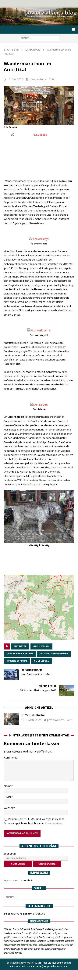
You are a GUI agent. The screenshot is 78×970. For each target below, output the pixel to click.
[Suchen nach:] (39, 38)
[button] (73, 29)
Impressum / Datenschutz (18, 880)
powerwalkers (37, 79)
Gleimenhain (41, 646)
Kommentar (11, 757)
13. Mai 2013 (15, 79)
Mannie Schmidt (17, 660)
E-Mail (7, 797)
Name (7, 786)
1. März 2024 (33, 720)
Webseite (9, 808)
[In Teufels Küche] (11, 719)
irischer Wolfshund (20, 653)
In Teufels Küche (33, 715)
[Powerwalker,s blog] (39, 23)
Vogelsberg (41, 660)
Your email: (10, 853)
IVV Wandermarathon (54, 653)
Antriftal (20, 646)
